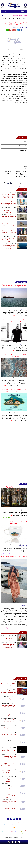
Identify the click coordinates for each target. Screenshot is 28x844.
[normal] (5, 15)
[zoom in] (3, 15)
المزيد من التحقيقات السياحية (8, 517)
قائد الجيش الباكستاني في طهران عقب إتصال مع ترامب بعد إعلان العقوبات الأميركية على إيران (8, 210)
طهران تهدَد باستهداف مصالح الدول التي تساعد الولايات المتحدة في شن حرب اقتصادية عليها (9, 232)
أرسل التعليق (23, 186)
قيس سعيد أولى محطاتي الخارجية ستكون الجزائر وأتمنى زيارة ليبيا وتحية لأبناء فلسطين (8, 796)
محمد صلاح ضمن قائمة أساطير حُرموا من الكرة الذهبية (14, 487)
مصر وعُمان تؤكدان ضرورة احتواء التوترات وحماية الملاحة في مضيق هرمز (8, 239)
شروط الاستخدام (23, 169)
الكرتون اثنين (8, 741)
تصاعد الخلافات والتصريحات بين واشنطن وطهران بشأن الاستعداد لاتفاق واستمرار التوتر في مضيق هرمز (8, 247)
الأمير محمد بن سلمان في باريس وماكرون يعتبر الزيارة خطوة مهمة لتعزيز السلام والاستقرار (8, 196)
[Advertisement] (14, 121)
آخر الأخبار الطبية (5, 628)
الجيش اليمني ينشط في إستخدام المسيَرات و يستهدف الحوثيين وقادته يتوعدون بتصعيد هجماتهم (9, 225)
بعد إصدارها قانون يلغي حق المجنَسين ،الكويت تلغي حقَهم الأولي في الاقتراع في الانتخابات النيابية (8, 203)
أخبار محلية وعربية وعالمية (18, 15)
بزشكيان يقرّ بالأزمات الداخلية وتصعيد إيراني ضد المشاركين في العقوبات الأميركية (8, 638)
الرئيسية (25, 15)
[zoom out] (7, 15)
